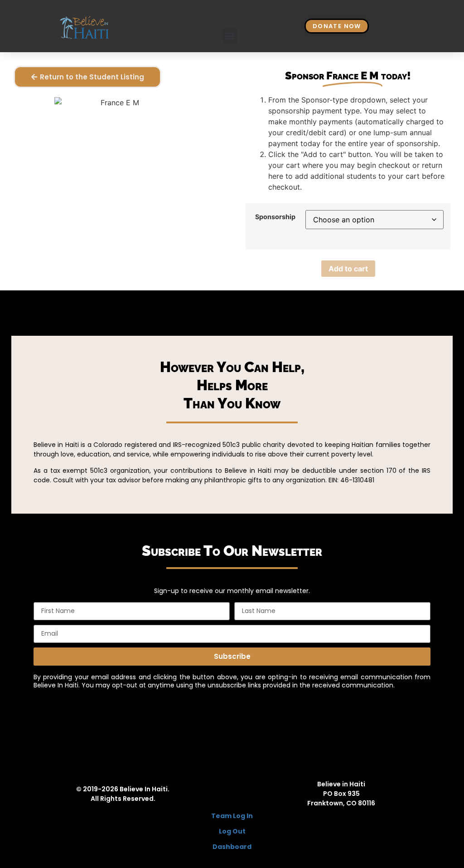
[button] (229, 35)
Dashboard (232, 846)
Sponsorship (275, 217)
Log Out (232, 831)
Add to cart (348, 268)
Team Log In (232, 815)
